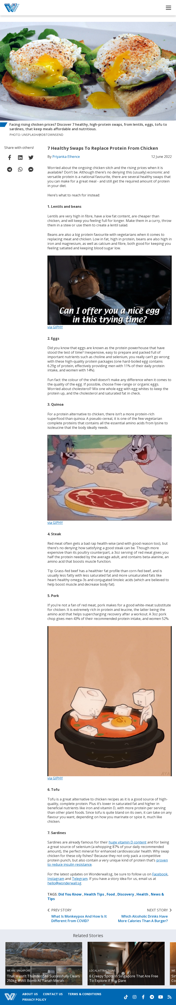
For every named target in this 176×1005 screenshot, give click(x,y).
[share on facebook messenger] (31, 169)
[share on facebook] (9, 157)
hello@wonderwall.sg (64, 883)
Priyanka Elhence (66, 156)
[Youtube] (160, 997)
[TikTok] (126, 997)
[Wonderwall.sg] (11, 7)
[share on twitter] (31, 157)
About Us (30, 994)
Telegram (80, 878)
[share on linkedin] (20, 157)
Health (142, 894)
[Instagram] (134, 997)
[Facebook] (143, 997)
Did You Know (70, 894)
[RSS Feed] (169, 997)
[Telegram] (152, 997)
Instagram (55, 878)
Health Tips (94, 894)
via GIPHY (55, 327)
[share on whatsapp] (20, 169)
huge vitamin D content (127, 842)
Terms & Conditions (84, 994)
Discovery (125, 894)
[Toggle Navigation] (168, 7)
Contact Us (53, 994)
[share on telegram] (9, 169)
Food (111, 894)
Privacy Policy (34, 1000)
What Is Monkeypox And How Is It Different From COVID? (79, 915)
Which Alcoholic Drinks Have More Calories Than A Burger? (143, 915)
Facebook (160, 874)
